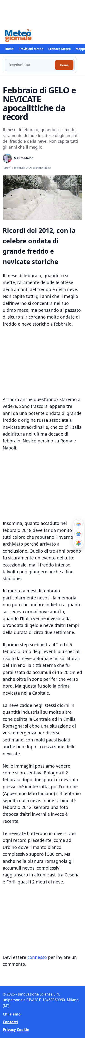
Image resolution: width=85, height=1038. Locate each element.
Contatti (10, 1021)
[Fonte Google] (78, 524)
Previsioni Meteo (31, 49)
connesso (37, 957)
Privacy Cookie (16, 1029)
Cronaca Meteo (59, 49)
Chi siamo (12, 1014)
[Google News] (78, 534)
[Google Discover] (78, 543)
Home (9, 49)
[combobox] (30, 65)
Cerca (64, 65)
